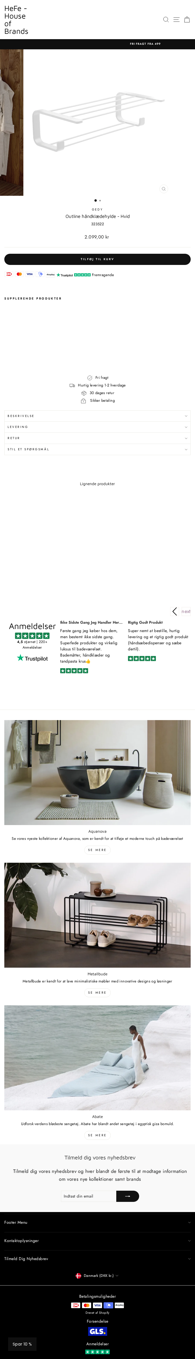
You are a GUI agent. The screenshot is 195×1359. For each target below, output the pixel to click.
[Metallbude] (97, 915)
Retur (14, 438)
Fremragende (103, 275)
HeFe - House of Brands (16, 19)
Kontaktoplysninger (21, 1241)
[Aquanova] (97, 772)
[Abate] (97, 1057)
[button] (186, 611)
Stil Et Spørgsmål (28, 449)
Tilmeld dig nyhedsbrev (26, 1259)
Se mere (97, 850)
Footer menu (15, 1222)
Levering (18, 427)
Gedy (97, 209)
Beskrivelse (21, 416)
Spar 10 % (22, 1344)
